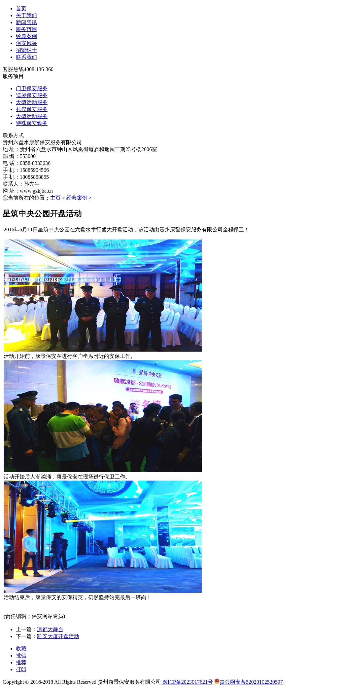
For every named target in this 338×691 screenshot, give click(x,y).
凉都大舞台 (50, 629)
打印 (21, 669)
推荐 (21, 662)
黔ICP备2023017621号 (187, 682)
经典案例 (26, 36)
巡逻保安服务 (32, 95)
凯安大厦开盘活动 (58, 636)
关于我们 (26, 15)
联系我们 (26, 57)
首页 (21, 8)
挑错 (21, 655)
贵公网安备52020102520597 (251, 682)
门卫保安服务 (32, 88)
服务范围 (26, 29)
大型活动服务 (32, 102)
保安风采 (26, 43)
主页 (55, 198)
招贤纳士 (26, 50)
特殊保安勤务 (32, 123)
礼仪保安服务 (32, 109)
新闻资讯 (26, 22)
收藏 (21, 648)
